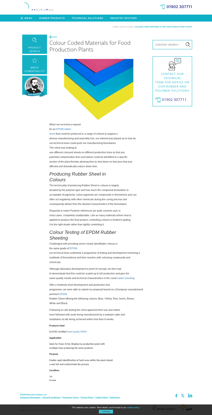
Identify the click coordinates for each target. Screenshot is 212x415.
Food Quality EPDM (77, 332)
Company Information (30, 397)
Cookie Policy (101, 397)
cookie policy (132, 407)
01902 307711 (179, 6)
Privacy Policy (87, 397)
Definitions (115, 397)
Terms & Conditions (51, 397)
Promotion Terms (71, 397)
